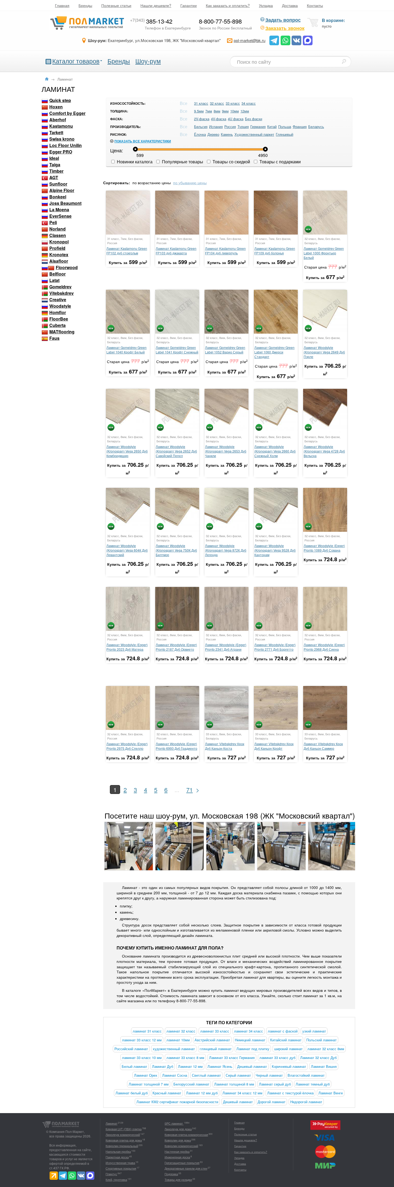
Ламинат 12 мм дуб (202, 1092)
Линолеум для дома (178, 1129)
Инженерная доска (177, 1157)
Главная (62, 5)
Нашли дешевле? (155, 5)
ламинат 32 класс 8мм (325, 1048)
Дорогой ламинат (271, 1101)
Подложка (171, 1174)
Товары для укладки (178, 1179)
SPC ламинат (174, 1123)
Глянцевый (284, 134)
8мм (217, 111)
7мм (208, 111)
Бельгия (200, 126)
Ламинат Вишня (324, 1066)
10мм (234, 111)
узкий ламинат (314, 1031)
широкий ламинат (288, 1048)
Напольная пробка (118, 1151)
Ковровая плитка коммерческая (186, 1134)
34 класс (248, 103)
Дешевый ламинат (252, 1066)
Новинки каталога (134, 162)
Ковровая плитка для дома (124, 1140)
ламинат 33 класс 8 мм (185, 1057)
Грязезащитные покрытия (182, 1162)
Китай (272, 126)
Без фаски (253, 118)
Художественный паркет (254, 134)
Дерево (213, 134)
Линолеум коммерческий (123, 1134)
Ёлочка (200, 134)
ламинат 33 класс (214, 1031)
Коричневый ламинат (289, 1066)
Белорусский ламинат (191, 1084)
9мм (225, 111)
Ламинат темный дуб (313, 1084)
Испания (216, 126)
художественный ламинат (174, 1048)
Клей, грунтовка (116, 1179)
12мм (244, 111)
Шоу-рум (148, 60)
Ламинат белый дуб (132, 1092)
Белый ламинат (134, 1066)
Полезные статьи (116, 5)
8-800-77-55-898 (220, 21)
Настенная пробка (177, 1151)
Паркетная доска (117, 1157)
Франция (300, 126)
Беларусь (316, 126)
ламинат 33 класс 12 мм (142, 1039)
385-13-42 (151, 21)
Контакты (315, 5)
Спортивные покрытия (121, 1168)
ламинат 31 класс (147, 1031)
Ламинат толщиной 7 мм (149, 1084)
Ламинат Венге (330, 1092)
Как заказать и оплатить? (228, 5)
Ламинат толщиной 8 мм (234, 1084)
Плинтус (111, 1174)
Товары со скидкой (230, 162)
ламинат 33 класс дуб (277, 1057)
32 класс (217, 103)
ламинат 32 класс (180, 1031)
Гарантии (188, 5)
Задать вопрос (283, 19)
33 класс (233, 103)
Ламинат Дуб (162, 1066)
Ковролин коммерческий (181, 1146)
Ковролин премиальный (122, 1146)
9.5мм (199, 111)
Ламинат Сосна (174, 1075)
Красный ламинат (167, 1092)
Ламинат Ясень (219, 1066)
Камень (227, 134)
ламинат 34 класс (248, 1031)
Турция (243, 126)
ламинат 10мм (178, 1039)
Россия (230, 126)
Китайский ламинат (286, 1039)
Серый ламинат (238, 1075)
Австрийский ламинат (212, 1039)
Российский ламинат (131, 1048)
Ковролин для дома (178, 1140)
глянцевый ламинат (216, 1048)
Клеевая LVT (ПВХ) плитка (124, 1129)
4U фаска (235, 118)
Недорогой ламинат (306, 1101)
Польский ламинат (321, 1039)
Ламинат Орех (145, 1075)
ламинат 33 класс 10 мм (142, 1057)
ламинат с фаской (283, 1031)
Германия (258, 126)
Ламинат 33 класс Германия (232, 1057)
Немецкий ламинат (250, 1039)
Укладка (266, 5)
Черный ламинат (269, 1075)
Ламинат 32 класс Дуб (318, 1057)
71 (189, 789)
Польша (284, 126)
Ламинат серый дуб (275, 1084)
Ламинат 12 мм (190, 1066)
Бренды (85, 5)
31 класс (201, 103)
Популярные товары (182, 162)
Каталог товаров (75, 60)
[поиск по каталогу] (344, 61)
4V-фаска (218, 118)
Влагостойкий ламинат (306, 1075)
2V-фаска (201, 118)
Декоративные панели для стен (186, 1168)
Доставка (290, 5)
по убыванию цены (190, 182)
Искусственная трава (120, 1162)
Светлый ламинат (206, 1075)
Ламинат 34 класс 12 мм (242, 1092)
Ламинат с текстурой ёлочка (290, 1092)
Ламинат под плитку (252, 1048)
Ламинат (111, 1123)
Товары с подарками (279, 162)
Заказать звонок (284, 28)
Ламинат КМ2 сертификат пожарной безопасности (177, 1101)
